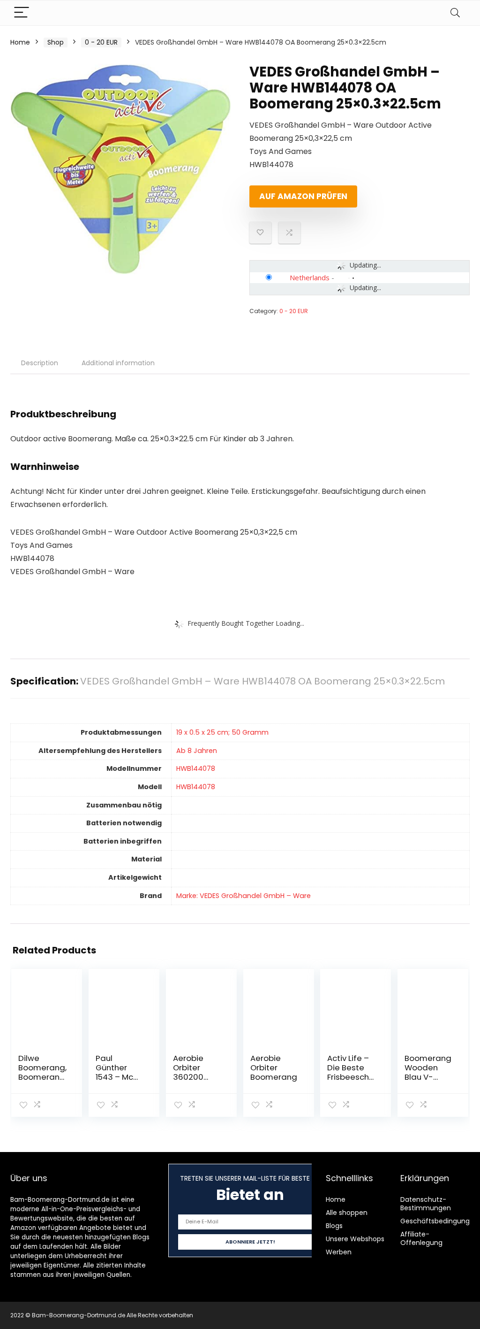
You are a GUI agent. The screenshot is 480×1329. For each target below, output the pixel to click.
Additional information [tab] (118, 363)
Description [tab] (39, 363)
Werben (339, 1252)
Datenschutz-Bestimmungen (425, 1204)
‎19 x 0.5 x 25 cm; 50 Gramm (222, 732)
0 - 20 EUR (101, 42)
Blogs (334, 1225)
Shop (55, 42)
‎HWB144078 (195, 768)
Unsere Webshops (355, 1239)
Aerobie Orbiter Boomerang (273, 1067)
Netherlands (310, 277)
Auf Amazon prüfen (303, 196)
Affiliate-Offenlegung (421, 1238)
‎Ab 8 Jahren (196, 750)
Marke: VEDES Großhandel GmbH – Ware (243, 895)
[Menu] (21, 12)
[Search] (455, 12)
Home (20, 42)
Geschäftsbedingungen (439, 1221)
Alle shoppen (347, 1212)
